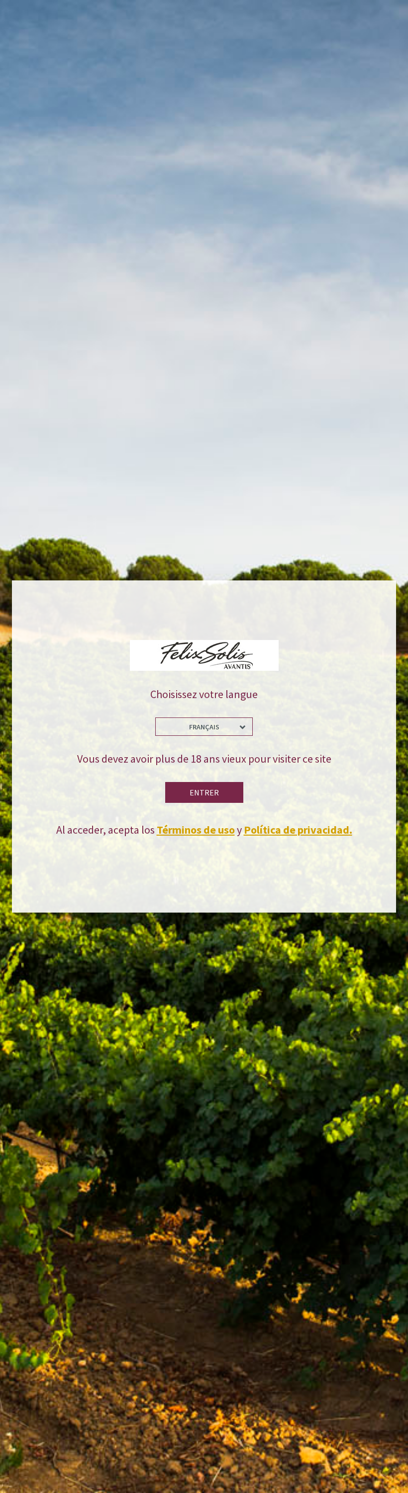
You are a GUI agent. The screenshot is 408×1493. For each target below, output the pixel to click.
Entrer (204, 792)
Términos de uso (196, 830)
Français (204, 726)
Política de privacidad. (298, 830)
